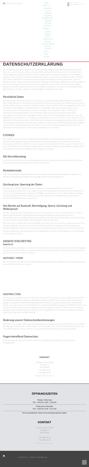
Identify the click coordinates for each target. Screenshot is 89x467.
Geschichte (48, 8)
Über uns (46, 5)
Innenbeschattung (48, 44)
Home (46, 3)
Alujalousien (48, 39)
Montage (48, 20)
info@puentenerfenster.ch (44, 376)
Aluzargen (47, 41)
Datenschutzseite (12, 253)
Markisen (48, 49)
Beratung (48, 13)
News (46, 54)
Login (44, 461)
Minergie (48, 23)
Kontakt (46, 56)
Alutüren (48, 46)
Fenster (48, 31)
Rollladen (48, 34)
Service (46, 52)
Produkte (46, 28)
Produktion (48, 16)
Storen (48, 36)
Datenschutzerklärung (38, 457)
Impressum (22, 457)
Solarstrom (48, 25)
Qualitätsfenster (48, 18)
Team (48, 11)
